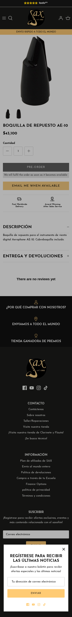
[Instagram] (38, 604)
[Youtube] (33, 604)
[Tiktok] (44, 604)
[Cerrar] (64, 549)
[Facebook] (27, 604)
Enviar (36, 593)
